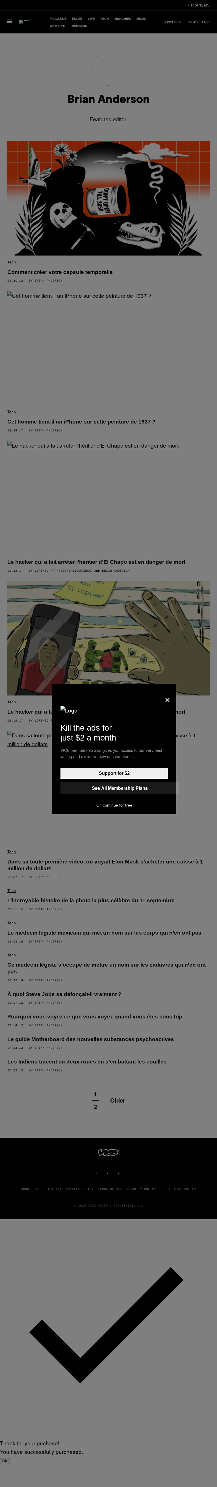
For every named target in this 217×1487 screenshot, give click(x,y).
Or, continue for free (114, 805)
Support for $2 (114, 773)
